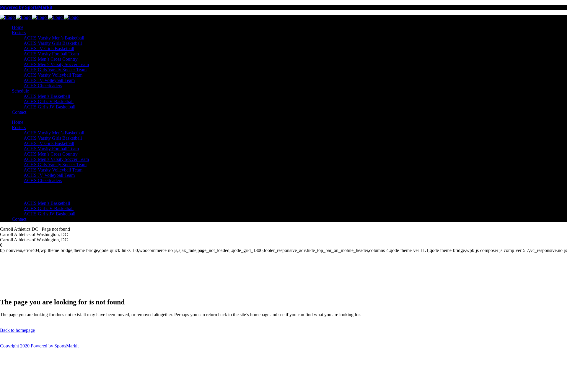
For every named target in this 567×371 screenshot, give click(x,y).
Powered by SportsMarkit (26, 7)
